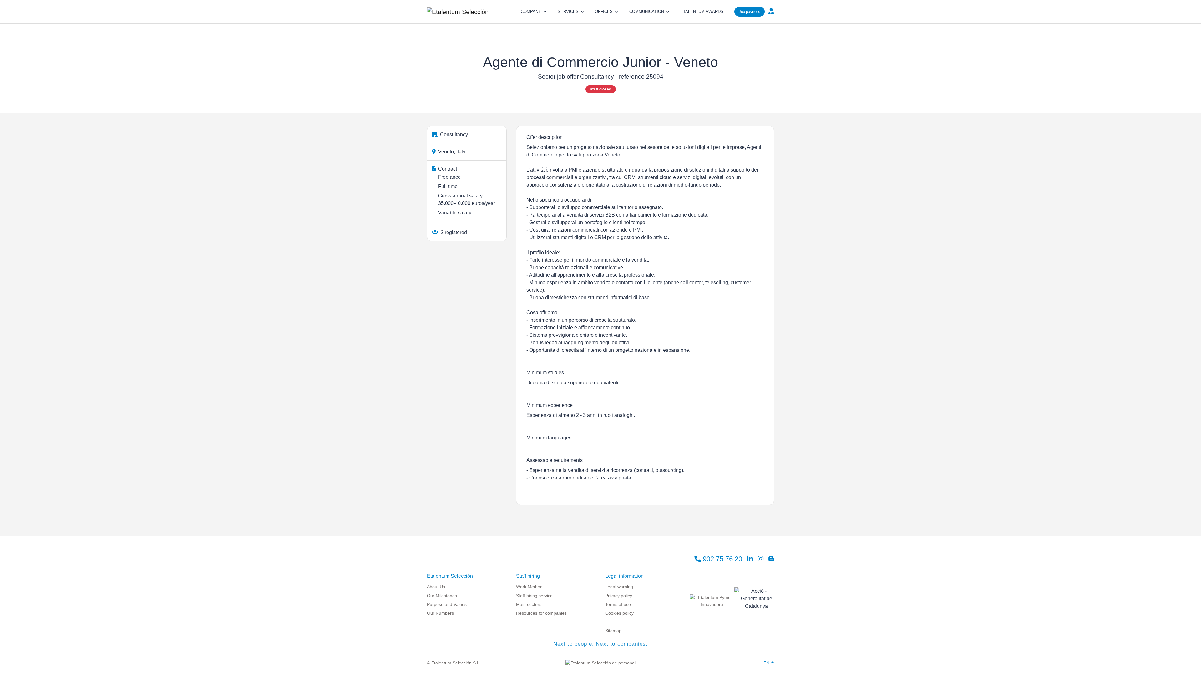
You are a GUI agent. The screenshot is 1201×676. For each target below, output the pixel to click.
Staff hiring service (534, 595)
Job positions (749, 11)
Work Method (529, 586)
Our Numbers (440, 613)
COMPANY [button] (531, 11)
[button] (770, 11)
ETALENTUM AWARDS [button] (701, 11)
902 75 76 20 (721, 559)
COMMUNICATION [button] (646, 11)
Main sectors (528, 604)
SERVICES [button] (568, 11)
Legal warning (619, 586)
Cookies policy (619, 613)
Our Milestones (442, 595)
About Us (436, 586)
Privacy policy (618, 595)
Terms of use (618, 604)
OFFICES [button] (604, 11)
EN (766, 662)
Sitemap (613, 630)
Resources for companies (541, 613)
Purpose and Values (447, 604)
